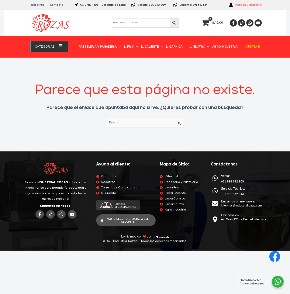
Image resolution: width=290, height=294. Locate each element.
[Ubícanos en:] (215, 219)
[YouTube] (258, 23)
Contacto (56, 4)
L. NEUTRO (197, 46)
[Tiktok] (241, 23)
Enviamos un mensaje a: (238, 201)
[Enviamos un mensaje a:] (215, 203)
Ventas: (226, 176)
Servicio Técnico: (233, 188)
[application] (56, 47)
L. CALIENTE (150, 46)
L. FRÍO (129, 46)
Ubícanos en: (230, 215)
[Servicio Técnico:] (215, 191)
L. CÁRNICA (174, 46)
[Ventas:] (215, 178)
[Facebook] (233, 23)
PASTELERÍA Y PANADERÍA (98, 46)
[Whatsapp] (249, 23)
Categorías (45, 46)
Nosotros (37, 4)
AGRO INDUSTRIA (225, 46)
